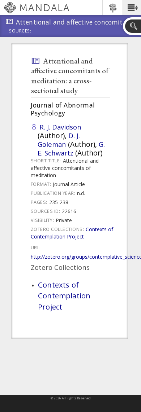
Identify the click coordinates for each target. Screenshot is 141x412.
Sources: (20, 31)
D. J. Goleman (59, 140)
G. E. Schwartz (71, 148)
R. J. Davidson (60, 126)
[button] (132, 7)
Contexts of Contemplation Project (72, 233)
